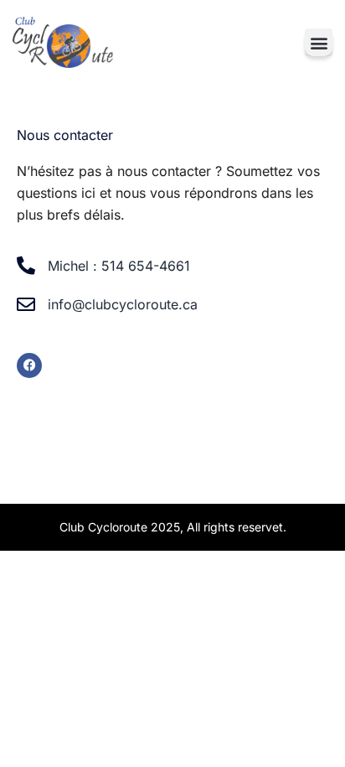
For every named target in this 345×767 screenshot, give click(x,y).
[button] (318, 42)
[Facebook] (29, 365)
